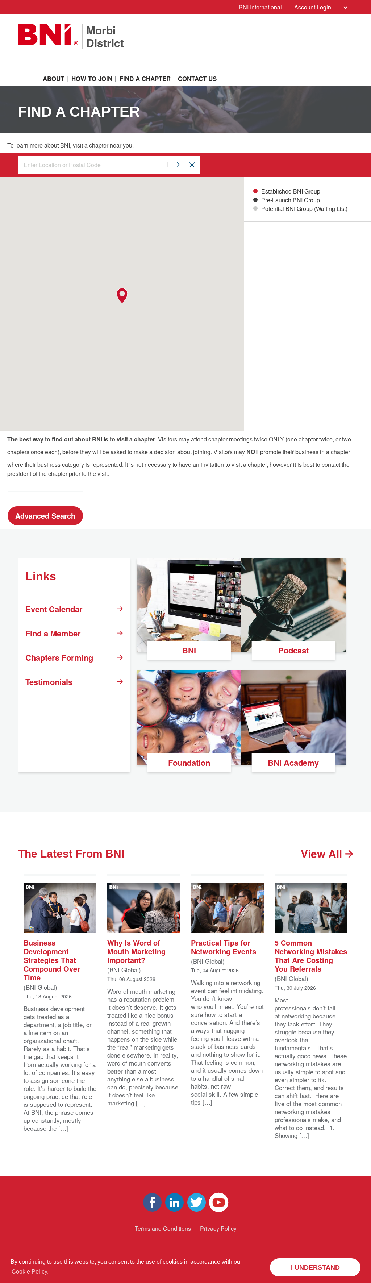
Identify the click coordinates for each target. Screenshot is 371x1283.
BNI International (260, 7)
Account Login (312, 7)
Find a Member (53, 633)
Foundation (189, 762)
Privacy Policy (218, 1228)
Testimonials (48, 682)
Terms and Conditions (163, 1228)
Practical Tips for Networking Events (223, 946)
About (53, 78)
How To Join (91, 78)
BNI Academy (293, 762)
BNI (189, 650)
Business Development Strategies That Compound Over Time (52, 959)
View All (323, 853)
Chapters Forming (59, 657)
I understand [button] (315, 1267)
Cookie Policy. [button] (30, 1272)
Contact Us (197, 78)
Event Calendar (54, 609)
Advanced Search (45, 515)
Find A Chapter (145, 78)
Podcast (293, 650)
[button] (122, 296)
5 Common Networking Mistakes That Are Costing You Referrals (311, 955)
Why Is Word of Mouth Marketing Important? (136, 950)
